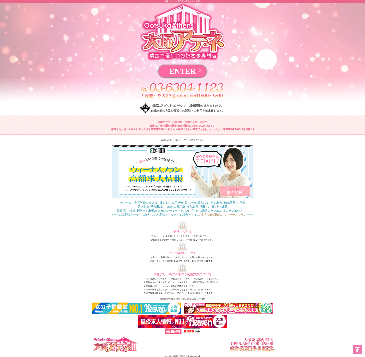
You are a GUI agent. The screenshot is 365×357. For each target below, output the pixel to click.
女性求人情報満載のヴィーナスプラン (222, 214)
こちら (180, 139)
